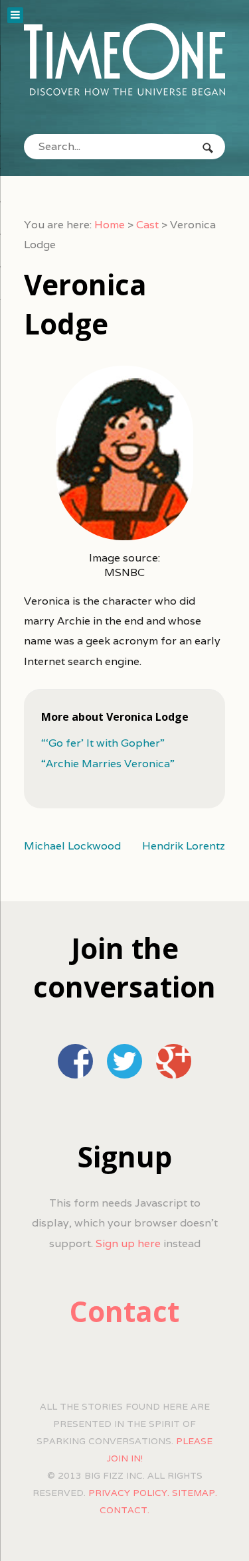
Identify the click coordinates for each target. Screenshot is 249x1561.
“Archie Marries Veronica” (108, 764)
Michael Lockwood (72, 846)
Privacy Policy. (128, 1493)
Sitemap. (194, 1493)
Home (109, 225)
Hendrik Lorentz (183, 846)
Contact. (124, 1510)
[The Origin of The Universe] (124, 59)
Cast (147, 225)
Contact (124, 1311)
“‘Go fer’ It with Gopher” (103, 743)
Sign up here (128, 1243)
